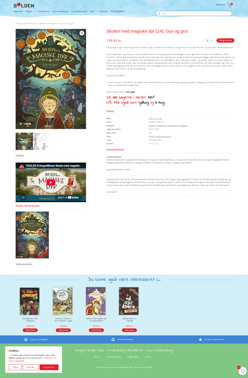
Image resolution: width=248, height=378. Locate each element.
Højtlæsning (172, 125)
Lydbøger (183, 125)
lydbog (144, 103)
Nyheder (18, 12)
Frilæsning (161, 125)
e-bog (159, 103)
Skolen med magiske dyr (160, 136)
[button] (82, 33)
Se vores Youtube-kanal (214, 339)
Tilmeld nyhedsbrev (125, 339)
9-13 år (158, 118)
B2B (92, 12)
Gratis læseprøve (24, 264)
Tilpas (15, 367)
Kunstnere (43, 12)
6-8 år (151, 118)
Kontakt (104, 12)
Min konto (221, 5)
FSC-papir (131, 92)
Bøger (29, 12)
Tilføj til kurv (225, 40)
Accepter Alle (49, 367)
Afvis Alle (30, 367)
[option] (30, 308)
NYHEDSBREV (118, 12)
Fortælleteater (79, 12)
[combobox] (194, 13)
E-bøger (152, 125)
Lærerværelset (60, 12)
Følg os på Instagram (39, 339)
